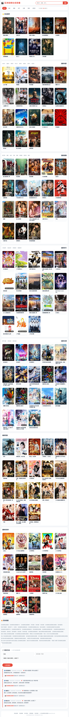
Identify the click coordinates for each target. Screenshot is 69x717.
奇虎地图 (36, 713)
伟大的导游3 (19, 290)
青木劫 (4, 148)
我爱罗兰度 (44, 593)
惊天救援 (31, 84)
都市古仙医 (18, 384)
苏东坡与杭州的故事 (46, 362)
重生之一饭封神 (32, 456)
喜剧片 (8, 63)
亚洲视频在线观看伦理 (27, 629)
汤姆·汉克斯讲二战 (33, 105)
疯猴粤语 (18, 614)
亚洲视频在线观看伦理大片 (59, 629)
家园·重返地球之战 (46, 84)
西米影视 (9, 631)
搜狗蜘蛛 (31, 713)
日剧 (14, 155)
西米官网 (19, 631)
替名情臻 (31, 176)
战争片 (28, 63)
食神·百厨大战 (32, 269)
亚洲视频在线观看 (10, 3)
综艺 (19, 8)
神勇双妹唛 (5, 593)
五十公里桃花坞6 (6, 312)
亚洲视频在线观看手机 (16, 629)
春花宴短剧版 (32, 240)
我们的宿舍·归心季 (7, 333)
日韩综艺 (14, 247)
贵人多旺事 (18, 219)
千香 (56, 219)
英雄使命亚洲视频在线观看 (20, 638)
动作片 (3, 63)
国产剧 (3, 155)
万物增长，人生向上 (46, 456)
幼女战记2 (5, 362)
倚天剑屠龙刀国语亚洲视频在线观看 (45, 636)
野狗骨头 (44, 197)
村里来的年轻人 (19, 105)
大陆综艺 (4, 247)
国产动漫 (4, 341)
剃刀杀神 (5, 127)
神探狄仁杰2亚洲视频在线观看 (36, 633)
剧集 (14, 8)
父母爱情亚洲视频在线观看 (57, 631)
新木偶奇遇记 (45, 35)
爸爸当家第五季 (45, 290)
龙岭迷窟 (44, 56)
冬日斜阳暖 (44, 176)
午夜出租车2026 (19, 197)
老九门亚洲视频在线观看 (6, 636)
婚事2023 (58, 84)
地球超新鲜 (5, 56)
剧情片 (24, 63)
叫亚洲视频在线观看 (37, 629)
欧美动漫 (14, 341)
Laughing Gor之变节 (20, 572)
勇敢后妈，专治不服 (20, 456)
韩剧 (17, 155)
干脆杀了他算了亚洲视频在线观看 (58, 640)
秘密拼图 (31, 148)
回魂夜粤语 (31, 614)
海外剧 (25, 155)
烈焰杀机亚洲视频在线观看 (44, 640)
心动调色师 (31, 478)
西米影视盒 (24, 631)
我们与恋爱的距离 (33, 290)
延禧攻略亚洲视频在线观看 (45, 638)
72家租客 (31, 593)
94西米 (15, 627)
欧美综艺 (19, 247)
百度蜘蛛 (21, 713)
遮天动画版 (58, 405)
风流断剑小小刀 (59, 572)
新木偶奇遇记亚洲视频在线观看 (22, 633)
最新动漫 (64, 341)
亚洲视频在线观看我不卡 (15, 624)
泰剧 (29, 155)
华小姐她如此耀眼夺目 (60, 500)
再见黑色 (18, 176)
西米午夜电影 (4, 627)
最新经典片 (5, 530)
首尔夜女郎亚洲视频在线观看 (7, 638)
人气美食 (18, 333)
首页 (4, 8)
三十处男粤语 (58, 550)
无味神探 (44, 572)
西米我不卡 (10, 627)
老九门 (17, 56)
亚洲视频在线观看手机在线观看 (53, 627)
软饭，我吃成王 (45, 500)
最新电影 (64, 63)
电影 (9, 8)
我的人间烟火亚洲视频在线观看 (7, 633)
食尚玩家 (5, 290)
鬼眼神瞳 (5, 478)
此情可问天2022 (19, 127)
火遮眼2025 (5, 105)
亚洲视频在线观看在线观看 (51, 624)
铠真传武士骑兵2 (20, 405)
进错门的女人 (45, 219)
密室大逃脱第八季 (33, 312)
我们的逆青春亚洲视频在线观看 (61, 636)
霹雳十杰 (18, 593)
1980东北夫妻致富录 (60, 478)
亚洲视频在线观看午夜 (6, 629)
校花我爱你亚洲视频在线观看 (19, 636)
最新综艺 (64, 248)
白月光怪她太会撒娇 (33, 500)
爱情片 (12, 63)
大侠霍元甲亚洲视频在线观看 (33, 638)
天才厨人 (57, 312)
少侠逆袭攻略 (58, 197)
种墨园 (17, 84)
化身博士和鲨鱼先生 (60, 105)
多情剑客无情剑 (6, 572)
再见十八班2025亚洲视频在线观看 (51, 633)
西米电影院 (60, 624)
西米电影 (37, 624)
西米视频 (42, 624)
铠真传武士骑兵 (45, 384)
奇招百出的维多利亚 (33, 427)
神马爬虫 (26, 713)
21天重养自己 (19, 269)
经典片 (34, 8)
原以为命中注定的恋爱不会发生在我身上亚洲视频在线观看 (13, 640)
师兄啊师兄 (31, 362)
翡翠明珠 (31, 572)
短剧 (29, 8)
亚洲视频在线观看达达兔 (33, 627)
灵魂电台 (44, 105)
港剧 (7, 155)
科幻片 (16, 63)
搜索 (65, 3)
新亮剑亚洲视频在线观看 (6, 642)
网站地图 (16, 713)
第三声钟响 (18, 148)
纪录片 (33, 63)
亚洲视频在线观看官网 (33, 631)
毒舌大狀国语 (32, 127)
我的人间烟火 (32, 35)
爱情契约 (18, 240)
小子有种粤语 (45, 550)
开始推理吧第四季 (20, 312)
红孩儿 (4, 550)
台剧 (11, 155)
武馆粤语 (5, 614)
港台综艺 (9, 247)
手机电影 (32, 624)
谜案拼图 (5, 197)
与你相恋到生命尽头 (46, 405)
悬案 (4, 219)
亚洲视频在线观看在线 (22, 627)
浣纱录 (57, 176)
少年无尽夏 (31, 333)
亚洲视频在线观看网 (25, 624)
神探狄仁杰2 (32, 56)
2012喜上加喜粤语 (20, 550)
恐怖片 (20, 63)
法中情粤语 (31, 550)
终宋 (4, 456)
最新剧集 (64, 155)
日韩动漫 (9, 341)
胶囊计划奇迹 (6, 405)
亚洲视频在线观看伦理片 (47, 629)
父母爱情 (57, 35)
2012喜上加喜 (59, 593)
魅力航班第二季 (6, 176)
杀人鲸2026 (45, 127)
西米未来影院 (42, 627)
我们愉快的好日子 (33, 197)
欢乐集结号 (5, 269)
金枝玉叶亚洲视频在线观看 (32, 640)
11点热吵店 (58, 269)
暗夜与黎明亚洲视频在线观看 (45, 631)
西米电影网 (14, 631)
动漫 (24, 8)
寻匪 (4, 522)
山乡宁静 (5, 84)
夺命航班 (57, 127)
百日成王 (18, 362)
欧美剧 (20, 155)
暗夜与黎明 (5, 35)
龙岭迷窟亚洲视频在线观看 (31, 636)
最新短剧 (5, 435)
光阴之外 (18, 35)
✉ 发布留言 (7, 665)
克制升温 (5, 240)
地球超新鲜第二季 (46, 312)
